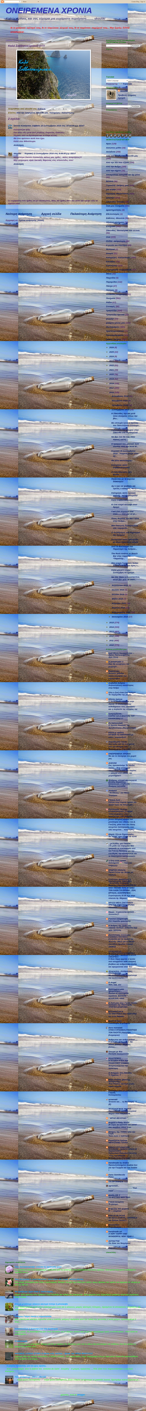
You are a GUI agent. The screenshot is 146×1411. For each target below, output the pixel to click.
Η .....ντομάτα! (114, 1211)
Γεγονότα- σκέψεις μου (117, 185)
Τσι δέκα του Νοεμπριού (119, 1243)
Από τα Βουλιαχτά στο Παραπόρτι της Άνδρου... (124, 547)
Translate (127, 84)
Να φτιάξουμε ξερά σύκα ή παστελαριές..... (35, 1291)
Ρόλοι (111, 1177)
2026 (111, 347)
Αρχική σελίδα (51, 213)
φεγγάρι (110, 319)
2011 (111, 640)
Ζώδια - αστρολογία (115, 241)
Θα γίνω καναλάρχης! (121, 460)
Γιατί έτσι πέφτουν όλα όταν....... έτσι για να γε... (124, 512)
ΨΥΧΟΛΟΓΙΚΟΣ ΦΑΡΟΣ (119, 1109)
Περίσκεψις (114, 671)
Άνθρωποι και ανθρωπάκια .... (122, 1039)
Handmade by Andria (118, 1163)
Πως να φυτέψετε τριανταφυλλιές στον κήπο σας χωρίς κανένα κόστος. (49, 1279)
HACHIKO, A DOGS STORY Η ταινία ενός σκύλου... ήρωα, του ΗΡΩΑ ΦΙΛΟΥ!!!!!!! (54, 1353)
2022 (111, 365)
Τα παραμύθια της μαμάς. (120, 695)
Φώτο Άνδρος (115, 1021)
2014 (111, 627)
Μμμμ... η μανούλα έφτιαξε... (122, 912)
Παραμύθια (111, 282)
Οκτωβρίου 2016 (120, 405)
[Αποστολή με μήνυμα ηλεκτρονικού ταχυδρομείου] (57, 109)
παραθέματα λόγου (117, 742)
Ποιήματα (110, 298)
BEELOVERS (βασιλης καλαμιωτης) (119, 1080)
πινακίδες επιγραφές (116, 294)
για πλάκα (111, 189)
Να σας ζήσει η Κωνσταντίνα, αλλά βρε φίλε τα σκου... (125, 578)
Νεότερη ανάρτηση (19, 213)
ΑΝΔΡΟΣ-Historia (116, 870)
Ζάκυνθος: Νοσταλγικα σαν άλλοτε (123, 230)
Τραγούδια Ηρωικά (115, 314)
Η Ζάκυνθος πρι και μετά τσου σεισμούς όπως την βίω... (124, 416)
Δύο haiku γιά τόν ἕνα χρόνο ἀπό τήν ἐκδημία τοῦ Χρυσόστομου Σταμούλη (121, 746)
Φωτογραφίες (112, 327)
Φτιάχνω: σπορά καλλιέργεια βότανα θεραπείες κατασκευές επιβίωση (122, 782)
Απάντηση (19, 145)
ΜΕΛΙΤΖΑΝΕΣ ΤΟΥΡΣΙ (118, 1142)
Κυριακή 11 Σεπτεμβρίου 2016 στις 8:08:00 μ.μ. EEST (50, 153)
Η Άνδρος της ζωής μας (119, 925)
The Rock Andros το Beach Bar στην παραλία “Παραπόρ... (124, 556)
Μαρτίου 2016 (119, 608)
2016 (111, 392)
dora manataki (115, 1028)
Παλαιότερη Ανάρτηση (86, 213)
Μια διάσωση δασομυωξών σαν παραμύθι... (124, 526)
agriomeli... (113, 1186)
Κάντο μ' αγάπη (116, 732)
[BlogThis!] (59, 109)
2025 (111, 352)
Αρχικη (111, 1247)
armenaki (112, 1099)
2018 (111, 383)
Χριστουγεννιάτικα (115, 331)
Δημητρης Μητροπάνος (117, 193)
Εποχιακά (110, 226)
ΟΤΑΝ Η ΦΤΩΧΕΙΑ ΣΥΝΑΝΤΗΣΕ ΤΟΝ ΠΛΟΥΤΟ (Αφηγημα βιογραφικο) (122, 1032)
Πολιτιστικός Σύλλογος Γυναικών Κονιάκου (119, 936)
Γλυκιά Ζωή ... (115, 800)
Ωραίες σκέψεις (113, 339)
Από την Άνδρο (113, 166)
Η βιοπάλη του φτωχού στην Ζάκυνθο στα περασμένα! (125, 431)
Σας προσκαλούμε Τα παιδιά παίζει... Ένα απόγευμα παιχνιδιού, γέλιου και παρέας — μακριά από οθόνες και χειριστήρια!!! (122, 770)
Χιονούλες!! (113, 914)
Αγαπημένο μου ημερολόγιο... (116, 990)
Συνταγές (110, 306)
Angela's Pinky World (118, 1122)
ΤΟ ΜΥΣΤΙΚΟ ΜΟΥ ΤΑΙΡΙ (119, 1197)
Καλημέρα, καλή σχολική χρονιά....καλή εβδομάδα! (124, 494)
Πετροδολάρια (114, 1227)
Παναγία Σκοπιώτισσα (118, 1054)
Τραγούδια (111, 310)
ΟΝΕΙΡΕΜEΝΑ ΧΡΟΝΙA (49, 10)
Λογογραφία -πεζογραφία (118, 269)
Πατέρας (110, 290)
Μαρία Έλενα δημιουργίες (121, 834)
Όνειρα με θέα (115, 1051)
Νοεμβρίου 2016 (120, 400)
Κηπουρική (111, 265)
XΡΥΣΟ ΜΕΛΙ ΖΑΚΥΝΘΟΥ (120, 902)
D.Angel (112, 982)
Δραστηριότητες (113, 210)
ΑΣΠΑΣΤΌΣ (114, 1241)
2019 (111, 379)
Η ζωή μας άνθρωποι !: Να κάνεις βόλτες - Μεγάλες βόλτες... (120, 1044)
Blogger (81, 1394)
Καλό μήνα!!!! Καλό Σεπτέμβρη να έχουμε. (123, 571)
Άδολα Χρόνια (115, 699)
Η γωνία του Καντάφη (116, 245)
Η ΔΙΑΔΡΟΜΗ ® (115, 662)
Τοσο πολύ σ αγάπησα (118, 1136)
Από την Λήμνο (113, 170)
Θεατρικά (110, 249)
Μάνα (108, 274)
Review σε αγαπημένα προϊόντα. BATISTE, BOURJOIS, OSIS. (118, 995)
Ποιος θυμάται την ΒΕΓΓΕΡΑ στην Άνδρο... (125, 519)
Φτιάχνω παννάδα (116, 786)
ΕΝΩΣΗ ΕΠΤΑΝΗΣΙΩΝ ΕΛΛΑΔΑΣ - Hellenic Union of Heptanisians (122, 1149)
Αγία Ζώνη (113, 657)
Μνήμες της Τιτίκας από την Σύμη (121, 1133)
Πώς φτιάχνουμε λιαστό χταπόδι (30, 1377)
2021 (111, 370)
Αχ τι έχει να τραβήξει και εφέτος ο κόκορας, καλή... (124, 487)
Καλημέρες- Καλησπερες (62, 113)
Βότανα (109, 181)
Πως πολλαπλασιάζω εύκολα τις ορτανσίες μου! (38, 1267)
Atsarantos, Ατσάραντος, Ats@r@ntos (120, 972)
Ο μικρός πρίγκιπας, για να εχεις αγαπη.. (27, 1366)
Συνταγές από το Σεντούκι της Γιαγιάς (122, 1092)
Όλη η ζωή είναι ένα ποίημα (122, 692)
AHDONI (112, 763)
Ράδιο (109, 302)
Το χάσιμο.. (113, 1204)
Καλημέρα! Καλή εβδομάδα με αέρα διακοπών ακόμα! (124, 540)
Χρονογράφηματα (114, 335)
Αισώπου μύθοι (113, 148)
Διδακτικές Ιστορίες (115, 202)
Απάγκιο (112, 790)
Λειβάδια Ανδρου (116, 683)
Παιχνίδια (110, 278)
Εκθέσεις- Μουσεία (115, 218)
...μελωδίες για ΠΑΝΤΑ (119, 843)
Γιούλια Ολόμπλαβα (118, 919)
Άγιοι (108, 143)
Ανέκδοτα (110, 152)
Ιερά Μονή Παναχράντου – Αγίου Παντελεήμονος (121, 654)
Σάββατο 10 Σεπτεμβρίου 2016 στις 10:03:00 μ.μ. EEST (58, 125)
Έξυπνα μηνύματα (115, 222)
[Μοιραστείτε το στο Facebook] (64, 109)
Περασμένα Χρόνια (117, 1140)
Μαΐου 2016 (118, 599)
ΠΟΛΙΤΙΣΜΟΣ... (115, 1058)
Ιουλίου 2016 (118, 590)
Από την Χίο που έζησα (117, 162)
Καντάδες (110, 261)
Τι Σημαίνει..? (114, 1075)
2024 (111, 356)
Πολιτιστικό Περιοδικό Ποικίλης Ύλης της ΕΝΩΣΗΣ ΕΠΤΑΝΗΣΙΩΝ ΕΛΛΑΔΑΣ (122, 1155)
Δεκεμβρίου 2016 (120, 396)
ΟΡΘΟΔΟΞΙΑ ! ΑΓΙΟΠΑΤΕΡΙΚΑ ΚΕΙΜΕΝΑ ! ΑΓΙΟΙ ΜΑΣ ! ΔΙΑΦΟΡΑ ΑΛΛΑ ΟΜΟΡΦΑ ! (122, 954)
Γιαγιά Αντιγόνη (116, 1202)
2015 (111, 622)
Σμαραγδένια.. (115, 713)
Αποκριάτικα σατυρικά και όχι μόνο (123, 174)
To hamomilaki (115, 723)
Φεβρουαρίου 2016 (121, 612)
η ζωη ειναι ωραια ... (118, 860)
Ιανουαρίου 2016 (120, 617)
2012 (111, 636)
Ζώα (108, 237)
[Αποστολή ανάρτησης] (52, 109)
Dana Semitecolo (116, 1175)
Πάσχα (109, 286)
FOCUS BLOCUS (116, 1215)
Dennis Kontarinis (22, 125)
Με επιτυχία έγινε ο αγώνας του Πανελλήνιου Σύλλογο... (125, 424)
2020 (111, 374)
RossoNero (113, 1225)
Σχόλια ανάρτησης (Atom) (31, 220)
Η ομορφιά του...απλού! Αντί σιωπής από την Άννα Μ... (125, 445)
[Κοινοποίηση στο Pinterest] (66, 109)
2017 (111, 388)
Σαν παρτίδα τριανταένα (119, 921)
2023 (111, 361)
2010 (111, 645)
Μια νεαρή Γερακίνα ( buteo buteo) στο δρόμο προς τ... (125, 564)
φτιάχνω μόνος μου (115, 323)
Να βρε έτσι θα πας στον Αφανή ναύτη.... (123, 438)
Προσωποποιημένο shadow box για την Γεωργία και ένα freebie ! (122, 1167)
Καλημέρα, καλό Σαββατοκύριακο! (120, 466)
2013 (111, 631)
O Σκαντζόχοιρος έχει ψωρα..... (121, 473)
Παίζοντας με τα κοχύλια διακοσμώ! (123, 480)
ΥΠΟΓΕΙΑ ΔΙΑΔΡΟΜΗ (117, 1007)
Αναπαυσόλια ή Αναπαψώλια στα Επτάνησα (36, 1329)
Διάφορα (110, 197)
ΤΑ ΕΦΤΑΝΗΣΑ (115, 1181)
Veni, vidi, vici (114, 985)
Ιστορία (109, 253)
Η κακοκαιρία (21, 1341)
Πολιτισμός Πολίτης (118, 809)
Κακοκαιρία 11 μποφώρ (119, 1023)
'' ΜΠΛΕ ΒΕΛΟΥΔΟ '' (118, 1118)
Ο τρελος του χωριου (118, 1208)
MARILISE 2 (114, 1195)
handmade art (115, 1231)
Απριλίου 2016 (119, 603)
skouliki (17, 153)
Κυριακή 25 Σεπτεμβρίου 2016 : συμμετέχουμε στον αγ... (124, 453)
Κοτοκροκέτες (114, 1095)
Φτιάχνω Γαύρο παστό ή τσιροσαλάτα (33, 1316)
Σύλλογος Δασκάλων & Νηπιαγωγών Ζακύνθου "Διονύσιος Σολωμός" (120, 881)
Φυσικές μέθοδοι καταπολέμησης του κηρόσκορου (117, 676)
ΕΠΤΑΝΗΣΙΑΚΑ (115, 1011)
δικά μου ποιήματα (115, 206)
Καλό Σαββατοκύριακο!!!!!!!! (125, 500)
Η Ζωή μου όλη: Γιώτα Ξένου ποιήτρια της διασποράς (122, 1004)
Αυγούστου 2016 (120, 585)
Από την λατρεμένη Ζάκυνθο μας (32, 113)
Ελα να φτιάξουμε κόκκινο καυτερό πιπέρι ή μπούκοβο (41, 1304)
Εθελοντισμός (113, 214)
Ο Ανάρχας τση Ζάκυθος (120, 1073)
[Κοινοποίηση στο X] (61, 109)
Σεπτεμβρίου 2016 (121, 409)
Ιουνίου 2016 (118, 594)
